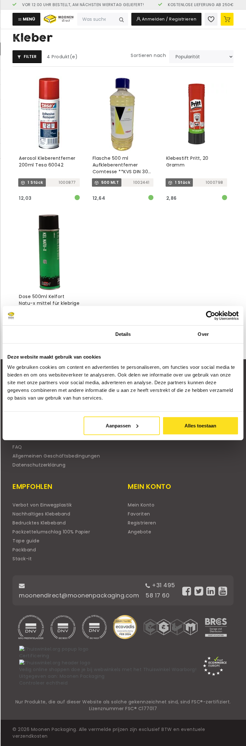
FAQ (17, 447)
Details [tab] (123, 334)
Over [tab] (203, 334)
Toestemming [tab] (43, 334)
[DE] (78, 5)
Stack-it (22, 558)
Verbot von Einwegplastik (42, 505)
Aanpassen (118, 425)
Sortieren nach (148, 55)
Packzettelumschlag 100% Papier (51, 532)
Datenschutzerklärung (38, 465)
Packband (24, 550)
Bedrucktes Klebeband (39, 523)
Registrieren (142, 523)
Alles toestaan (200, 425)
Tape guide (25, 541)
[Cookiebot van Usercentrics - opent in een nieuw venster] (211, 315)
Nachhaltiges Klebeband (41, 514)
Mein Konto (141, 505)
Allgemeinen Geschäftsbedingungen (56, 456)
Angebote (139, 532)
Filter (30, 56)
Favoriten (139, 514)
